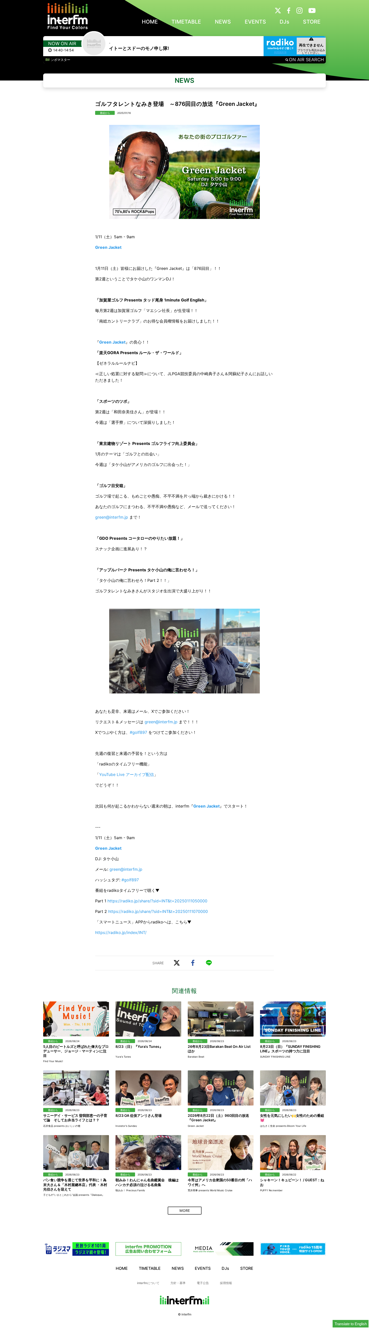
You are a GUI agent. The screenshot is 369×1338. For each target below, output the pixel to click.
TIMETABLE (186, 22)
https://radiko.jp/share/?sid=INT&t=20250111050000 (157, 900)
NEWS (223, 22)
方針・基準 (178, 1283)
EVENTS (255, 22)
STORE (312, 22)
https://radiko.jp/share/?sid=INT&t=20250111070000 (158, 911)
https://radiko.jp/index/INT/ (121, 932)
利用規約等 (280, 52)
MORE (184, 1210)
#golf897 (138, 732)
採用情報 (226, 1283)
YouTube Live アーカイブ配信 (126, 774)
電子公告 (203, 1283)
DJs (284, 22)
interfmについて (148, 1283)
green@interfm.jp (111, 517)
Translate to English (351, 1324)
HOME (150, 22)
